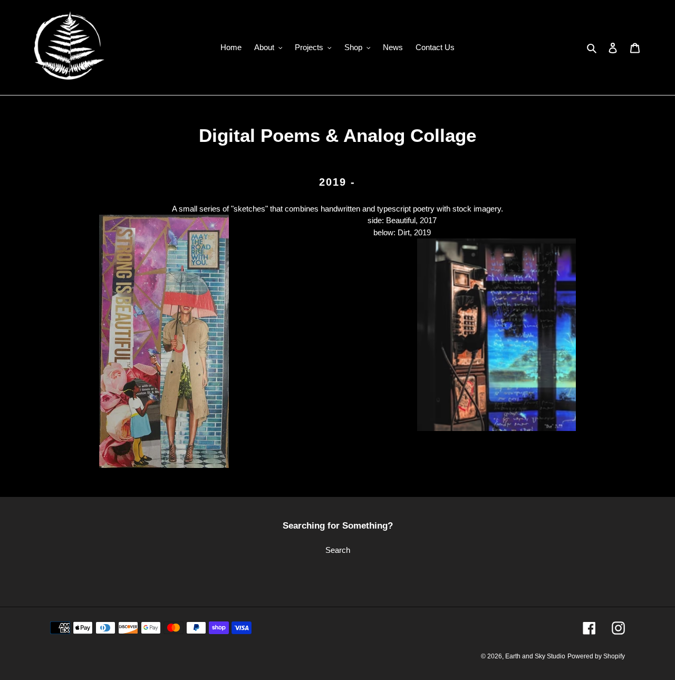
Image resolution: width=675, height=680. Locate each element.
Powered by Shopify (596, 656)
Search (337, 549)
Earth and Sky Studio (535, 656)
